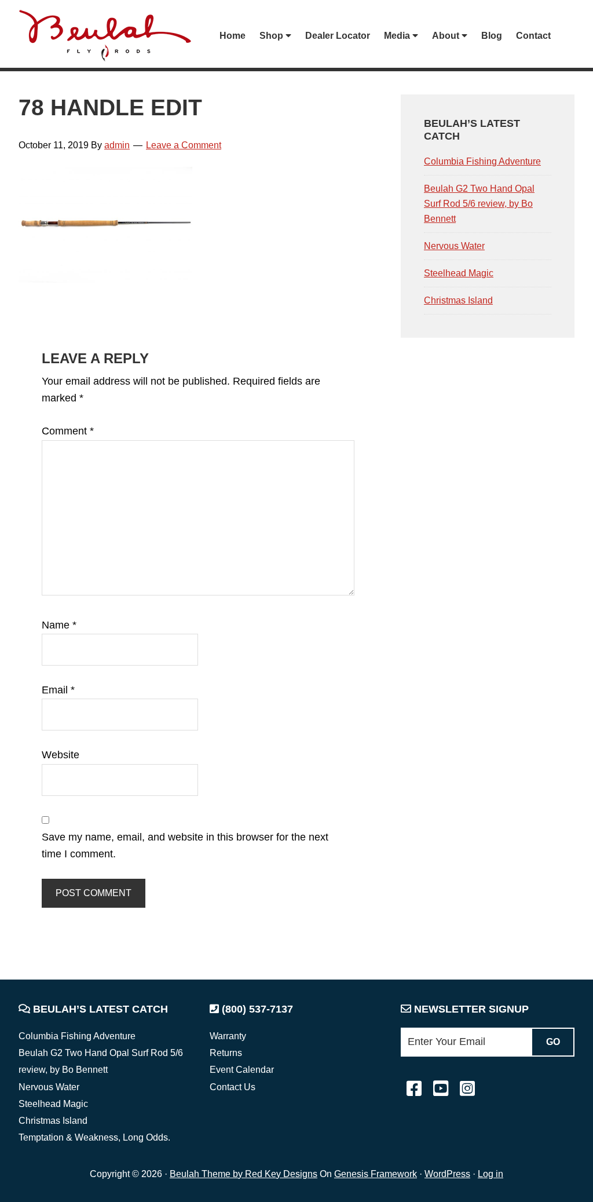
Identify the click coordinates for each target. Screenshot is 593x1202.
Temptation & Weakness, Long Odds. (94, 1137)
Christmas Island (458, 300)
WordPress (447, 1174)
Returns (226, 1053)
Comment (68, 431)
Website (60, 755)
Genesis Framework (375, 1174)
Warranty (228, 1036)
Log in (490, 1174)
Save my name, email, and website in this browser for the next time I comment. (185, 845)
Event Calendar (242, 1070)
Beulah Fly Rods (111, 35)
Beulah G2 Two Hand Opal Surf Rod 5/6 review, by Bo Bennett (479, 204)
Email (58, 690)
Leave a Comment (183, 145)
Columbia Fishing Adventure (482, 161)
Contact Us (232, 1087)
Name (59, 625)
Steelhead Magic (458, 273)
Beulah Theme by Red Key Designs (243, 1174)
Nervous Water (454, 246)
